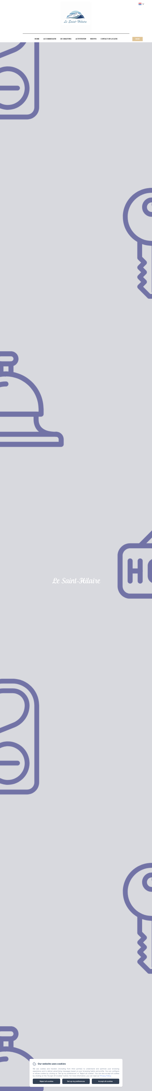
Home (37, 39)
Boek (138, 39)
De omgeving (65, 39)
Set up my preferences (76, 1081)
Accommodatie (49, 39)
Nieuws (93, 39)
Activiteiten (81, 39)
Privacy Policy (105, 1076)
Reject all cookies (46, 1081)
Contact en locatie (109, 39)
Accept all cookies (105, 1081)
